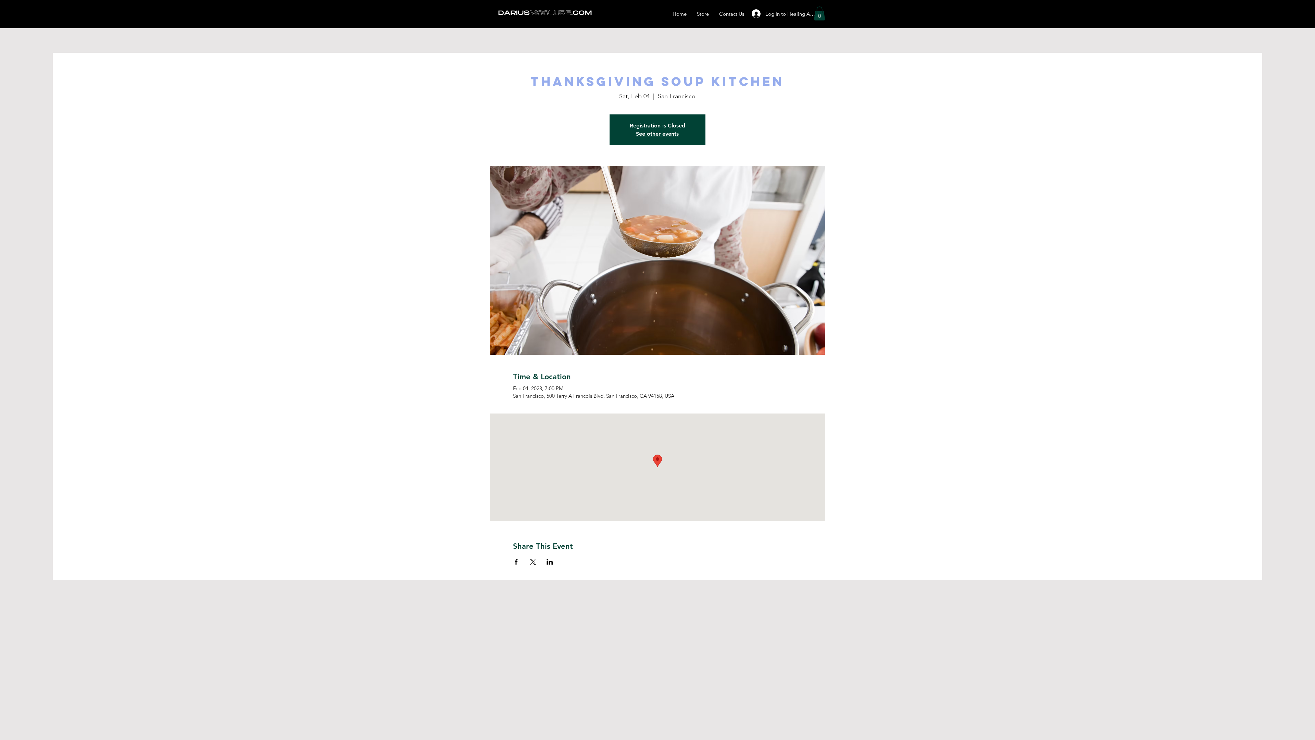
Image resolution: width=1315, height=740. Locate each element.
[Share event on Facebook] (516, 562)
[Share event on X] (533, 562)
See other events (657, 134)
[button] (819, 14)
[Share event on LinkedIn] (550, 562)
